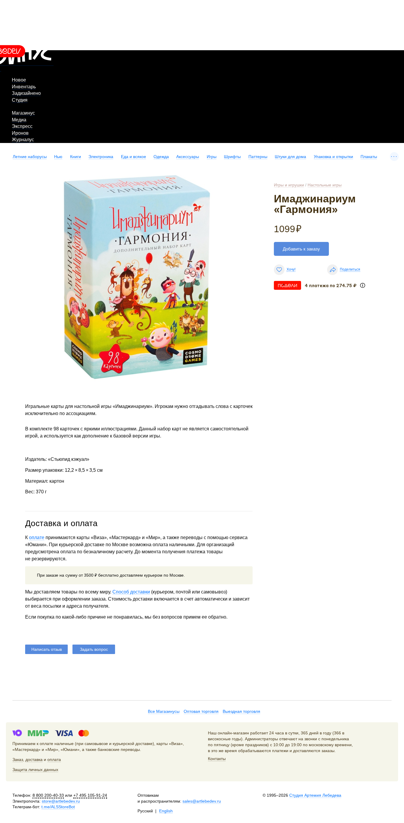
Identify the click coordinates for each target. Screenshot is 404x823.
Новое (19, 79)
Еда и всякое (133, 156)
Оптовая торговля (201, 711)
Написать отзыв (46, 649)
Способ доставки (131, 591)
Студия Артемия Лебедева (315, 795)
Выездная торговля (241, 711)
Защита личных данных (35, 769)
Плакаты (369, 156)
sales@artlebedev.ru (201, 801)
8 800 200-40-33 (48, 795)
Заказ (17, 759)
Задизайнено (26, 93)
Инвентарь (24, 86)
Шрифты (232, 156)
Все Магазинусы (164, 711)
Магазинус (23, 113)
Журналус (23, 139)
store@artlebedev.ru (61, 801)
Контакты (217, 758)
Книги (75, 156)
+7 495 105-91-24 (90, 795)
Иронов (20, 133)
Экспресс (22, 126)
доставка (34, 759)
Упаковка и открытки (333, 156)
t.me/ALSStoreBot (58, 806)
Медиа (19, 119)
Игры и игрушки (289, 185)
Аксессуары (187, 156)
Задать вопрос (94, 649)
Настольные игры (325, 185)
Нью (58, 156)
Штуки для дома (290, 156)
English (166, 811)
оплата (54, 759)
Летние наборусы (30, 156)
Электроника (100, 156)
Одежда (161, 156)
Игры (211, 156)
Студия (20, 100)
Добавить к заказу (301, 248)
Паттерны (257, 156)
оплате (36, 537)
